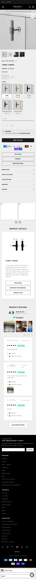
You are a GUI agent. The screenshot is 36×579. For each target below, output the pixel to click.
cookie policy (6, 530)
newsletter (5, 499)
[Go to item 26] (22, 54)
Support (9, 2)
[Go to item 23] (4, 54)
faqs (3, 476)
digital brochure (7, 501)
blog (3, 510)
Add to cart (18, 140)
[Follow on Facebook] (3, 547)
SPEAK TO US (17, 293)
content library (6, 504)
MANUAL (18, 159)
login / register (6, 464)
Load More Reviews (18, 425)
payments (5, 536)
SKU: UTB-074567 (8, 61)
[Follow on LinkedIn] (27, 547)
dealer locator (6, 473)
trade (3, 470)
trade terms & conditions (9, 524)
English (17, 551)
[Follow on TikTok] (22, 547)
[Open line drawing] (18, 245)
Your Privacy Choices (8, 479)
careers (4, 513)
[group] (9, 326)
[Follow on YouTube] (17, 547)
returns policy (6, 533)
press (3, 507)
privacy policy (6, 527)
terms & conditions (8, 521)
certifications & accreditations (11, 485)
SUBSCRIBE (30, 449)
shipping (4, 458)
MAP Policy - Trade (8, 542)
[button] (9, 211)
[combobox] (18, 570)
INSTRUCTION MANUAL (18, 288)
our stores (5, 496)
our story (4, 493)
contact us (5, 467)
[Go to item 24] (10, 54)
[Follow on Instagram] (7, 547)
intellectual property (8, 482)
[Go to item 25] (16, 54)
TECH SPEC (18, 154)
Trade (2, 2)
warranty (4, 539)
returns (4, 461)
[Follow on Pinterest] (12, 547)
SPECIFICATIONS (18, 163)
